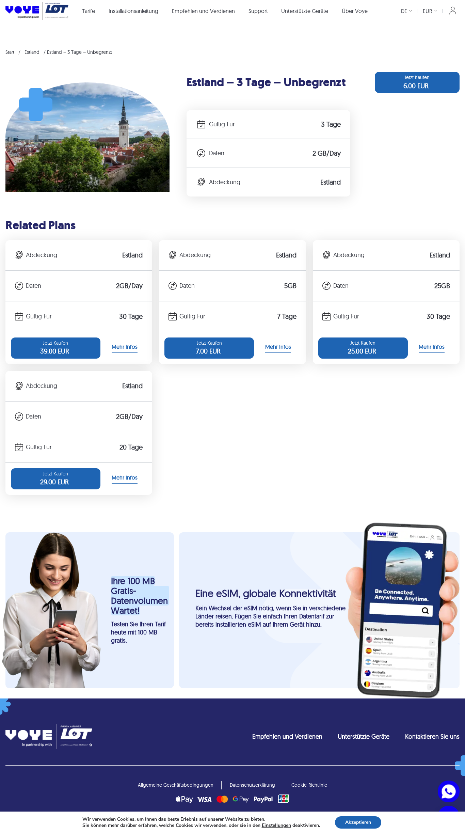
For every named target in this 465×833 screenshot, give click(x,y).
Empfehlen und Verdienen (203, 10)
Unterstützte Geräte (304, 10)
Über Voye (355, 10)
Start (9, 52)
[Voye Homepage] (36, 11)
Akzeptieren (358, 822)
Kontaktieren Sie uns (432, 736)
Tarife (88, 10)
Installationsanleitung (133, 10)
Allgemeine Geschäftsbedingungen (175, 785)
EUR (427, 10)
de (404, 10)
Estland (32, 52)
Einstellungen (276, 825)
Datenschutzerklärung (252, 785)
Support (258, 10)
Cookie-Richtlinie (309, 785)
